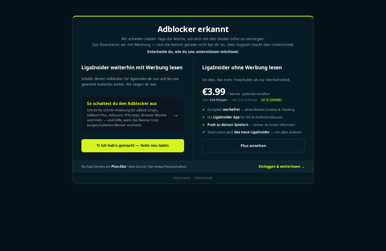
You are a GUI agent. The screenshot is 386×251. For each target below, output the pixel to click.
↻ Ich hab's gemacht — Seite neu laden (133, 145)
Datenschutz (203, 178)
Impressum (181, 178)
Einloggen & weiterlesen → (282, 166)
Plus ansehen (253, 145)
